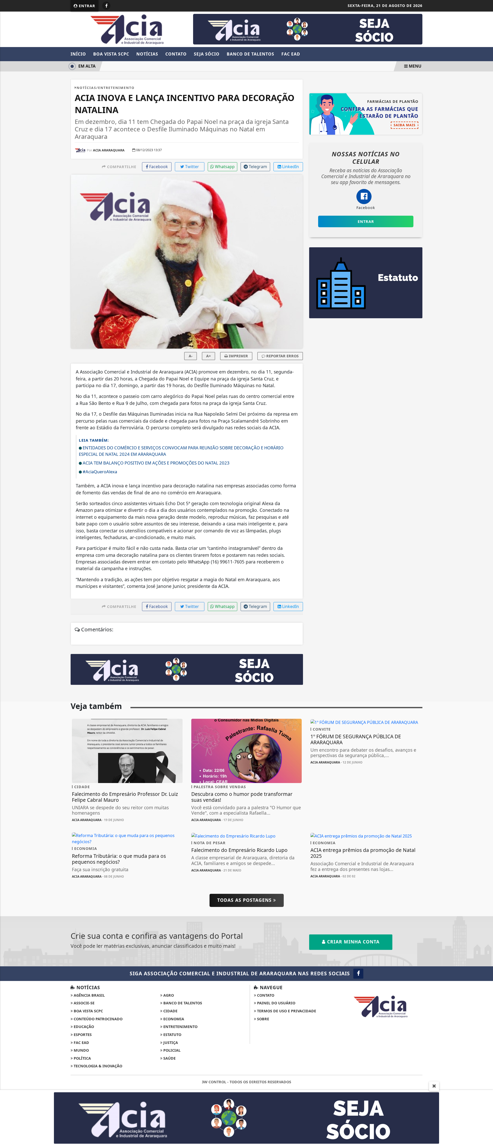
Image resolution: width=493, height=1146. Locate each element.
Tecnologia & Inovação (97, 1065)
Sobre (262, 1018)
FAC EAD (290, 54)
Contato (176, 54)
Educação (83, 1026)
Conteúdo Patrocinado (97, 1018)
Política (82, 1058)
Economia (173, 1018)
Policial (171, 1050)
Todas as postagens (245, 900)
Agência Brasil (89, 995)
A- (191, 355)
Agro (168, 995)
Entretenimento (179, 1026)
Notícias (147, 54)
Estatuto (171, 1034)
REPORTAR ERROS (282, 355)
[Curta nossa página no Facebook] (358, 974)
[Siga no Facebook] (106, 6)
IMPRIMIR (238, 355)
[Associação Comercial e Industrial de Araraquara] (127, 29)
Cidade (169, 1010)
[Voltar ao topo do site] (485, 687)
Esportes (82, 1034)
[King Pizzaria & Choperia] (307, 29)
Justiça (170, 1042)
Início (78, 54)
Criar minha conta (353, 942)
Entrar (86, 5)
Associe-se (83, 1003)
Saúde (169, 1058)
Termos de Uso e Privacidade (286, 1010)
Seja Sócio (207, 54)
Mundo (81, 1050)
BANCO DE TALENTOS (250, 54)
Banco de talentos (182, 1003)
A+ (208, 355)
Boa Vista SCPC (111, 54)
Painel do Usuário (275, 1003)
